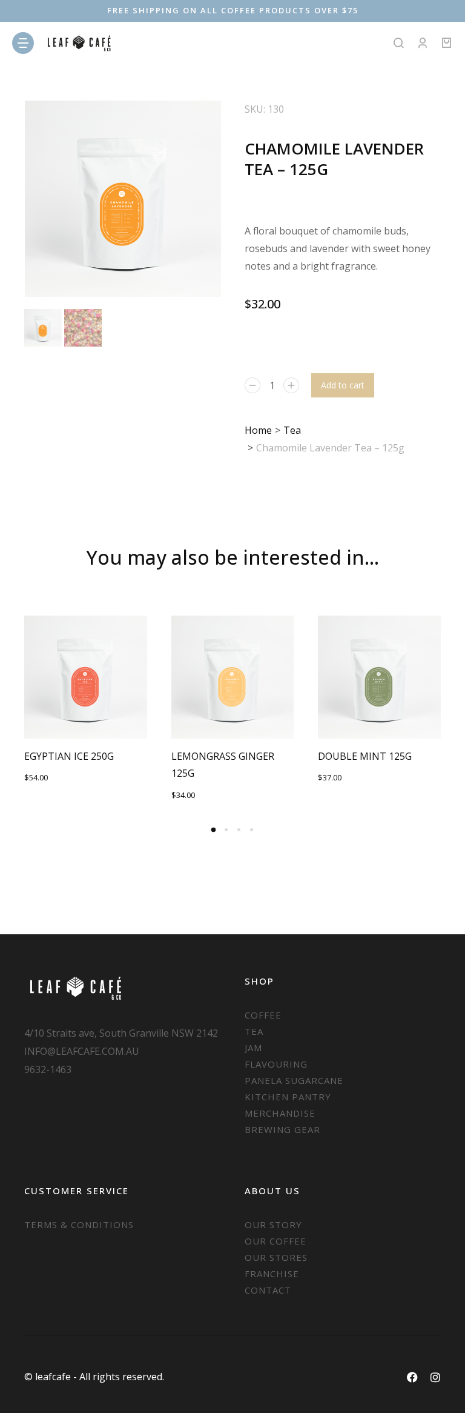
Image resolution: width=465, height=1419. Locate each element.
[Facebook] (412, 1377)
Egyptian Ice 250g (69, 756)
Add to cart (342, 385)
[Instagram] (435, 1377)
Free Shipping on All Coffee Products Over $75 (232, 10)
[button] (12, 709)
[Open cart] (447, 43)
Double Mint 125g (365, 756)
